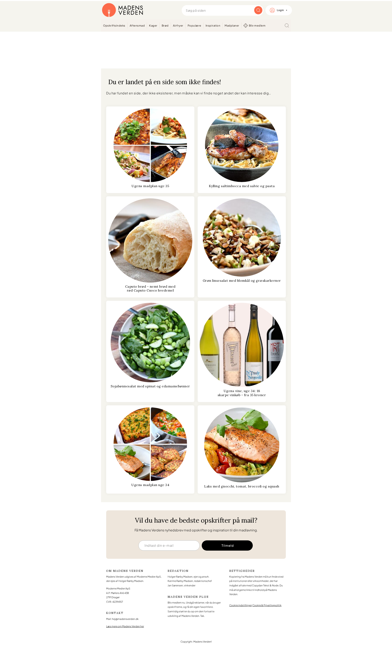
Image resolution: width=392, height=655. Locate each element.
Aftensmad (137, 25)
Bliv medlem (257, 25)
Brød (165, 25)
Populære (194, 25)
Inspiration (213, 25)
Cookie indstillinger (240, 605)
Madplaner (232, 25)
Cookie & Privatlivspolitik (267, 605)
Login (280, 10)
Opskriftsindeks (114, 25)
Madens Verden (122, 10)
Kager (153, 25)
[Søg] (287, 25)
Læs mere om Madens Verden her (125, 626)
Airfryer (178, 25)
